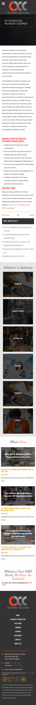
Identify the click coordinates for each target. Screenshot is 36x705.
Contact (18, 639)
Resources (18, 635)
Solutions (18, 623)
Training (18, 627)
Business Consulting (18, 619)
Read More (4, 475)
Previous (6, 215)
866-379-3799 (17, 665)
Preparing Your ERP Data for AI (14, 256)
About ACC (18, 643)
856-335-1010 (15, 663)
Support (18, 631)
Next (31, 215)
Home (18, 615)
